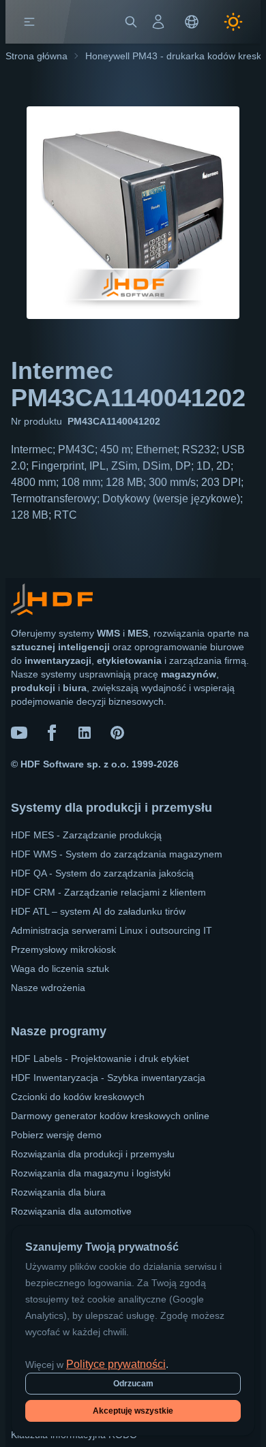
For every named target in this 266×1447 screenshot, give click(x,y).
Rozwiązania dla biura (58, 1192)
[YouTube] (19, 733)
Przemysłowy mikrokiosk (63, 949)
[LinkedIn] (84, 733)
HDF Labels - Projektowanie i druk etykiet (100, 1058)
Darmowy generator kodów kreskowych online (110, 1115)
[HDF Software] (52, 602)
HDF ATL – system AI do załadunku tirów (98, 911)
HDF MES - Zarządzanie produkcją (86, 834)
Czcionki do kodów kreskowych (78, 1096)
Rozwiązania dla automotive (71, 1211)
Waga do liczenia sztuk (60, 968)
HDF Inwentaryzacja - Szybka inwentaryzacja (108, 1077)
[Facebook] (52, 733)
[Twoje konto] (158, 21)
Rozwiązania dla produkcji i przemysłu (93, 1153)
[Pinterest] (117, 733)
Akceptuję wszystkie (133, 1411)
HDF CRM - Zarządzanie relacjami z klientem (108, 892)
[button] (29, 21)
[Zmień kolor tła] (233, 22)
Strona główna (36, 55)
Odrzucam (133, 1383)
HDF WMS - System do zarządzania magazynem (116, 854)
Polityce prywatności (116, 1364)
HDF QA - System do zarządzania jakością (102, 873)
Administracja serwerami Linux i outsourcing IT (111, 930)
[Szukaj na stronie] (131, 21)
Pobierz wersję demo (56, 1134)
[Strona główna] (59, 21)
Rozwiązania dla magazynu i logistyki (91, 1173)
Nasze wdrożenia (48, 987)
